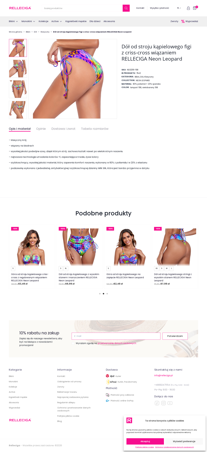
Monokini (13, 381)
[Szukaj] (126, 8)
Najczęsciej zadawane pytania (72, 397)
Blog (59, 421)
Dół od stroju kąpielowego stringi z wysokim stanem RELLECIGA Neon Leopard (173, 277)
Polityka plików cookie (144, 447)
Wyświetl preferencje (184, 441)
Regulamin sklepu (66, 402)
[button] (188, 8)
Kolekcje (13, 386)
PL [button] (178, 8)
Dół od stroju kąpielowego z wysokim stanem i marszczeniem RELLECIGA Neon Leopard (79, 277)
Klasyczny (45, 32)
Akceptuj (145, 441)
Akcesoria (14, 402)
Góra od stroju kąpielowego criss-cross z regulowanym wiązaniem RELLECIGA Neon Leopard (30, 277)
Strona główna (15, 32)
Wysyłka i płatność (159, 8)
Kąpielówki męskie (18, 397)
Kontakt (140, 8)
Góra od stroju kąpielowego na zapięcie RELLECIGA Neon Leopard (125, 276)
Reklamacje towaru (67, 392)
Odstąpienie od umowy (69, 381)
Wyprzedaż (191, 21)
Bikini (28, 32)
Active (12, 392)
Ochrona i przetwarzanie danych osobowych (174, 447)
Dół (35, 32)
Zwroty (174, 21)
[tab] (100, 294)
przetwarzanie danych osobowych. (117, 343)
